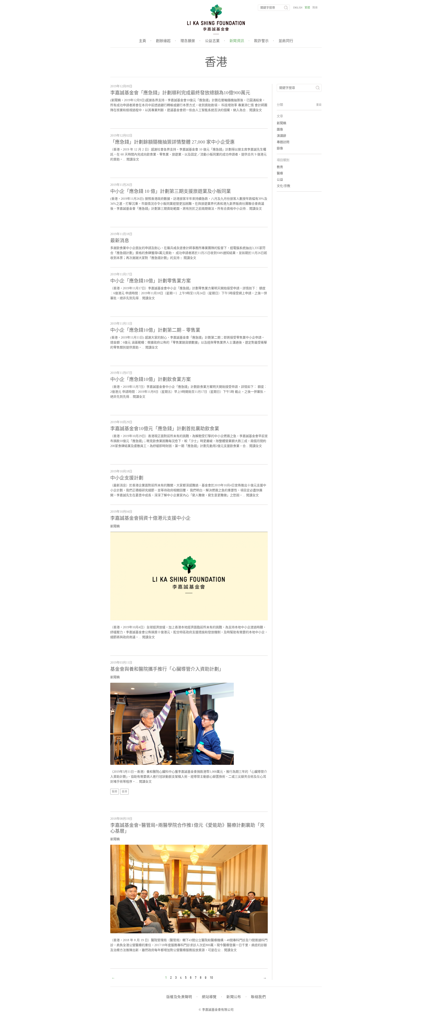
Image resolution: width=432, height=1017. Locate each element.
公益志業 (215, 41)
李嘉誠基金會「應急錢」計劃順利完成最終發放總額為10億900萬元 (180, 92)
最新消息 (119, 240)
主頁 (145, 41)
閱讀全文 (255, 110)
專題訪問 (283, 142)
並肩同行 (286, 41)
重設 (319, 104)
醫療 (114, 791)
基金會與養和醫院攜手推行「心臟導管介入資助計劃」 (167, 669)
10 (211, 978)
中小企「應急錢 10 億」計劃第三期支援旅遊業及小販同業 (170, 191)
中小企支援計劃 (126, 477)
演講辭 (281, 135)
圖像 (280, 129)
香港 (124, 791)
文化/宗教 (283, 186)
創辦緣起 (166, 41)
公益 (280, 179)
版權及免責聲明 (181, 997)
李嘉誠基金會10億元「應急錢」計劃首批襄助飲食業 (164, 428)
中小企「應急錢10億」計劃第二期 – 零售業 (155, 330)
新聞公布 (236, 997)
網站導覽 (212, 997)
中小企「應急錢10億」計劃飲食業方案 (150, 379)
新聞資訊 (240, 41)
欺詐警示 (264, 41)
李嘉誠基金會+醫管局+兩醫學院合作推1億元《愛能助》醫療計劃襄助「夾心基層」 (187, 828)
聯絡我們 (258, 997)
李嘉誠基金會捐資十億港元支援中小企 (150, 518)
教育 (280, 167)
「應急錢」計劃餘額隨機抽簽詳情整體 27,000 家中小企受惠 (172, 142)
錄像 (280, 148)
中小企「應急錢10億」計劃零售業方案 (150, 280)
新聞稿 (115, 526)
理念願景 (190, 41)
